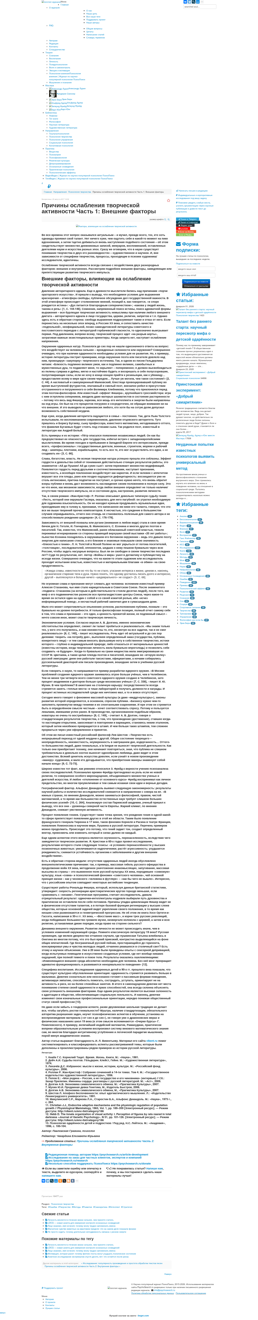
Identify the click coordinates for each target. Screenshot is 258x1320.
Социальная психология (188, 378)
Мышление (185, 563)
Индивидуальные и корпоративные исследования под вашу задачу (194, 197)
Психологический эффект (192, 588)
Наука (183, 566)
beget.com (143, 1315)
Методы (77, 1206)
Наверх (168, 1273)
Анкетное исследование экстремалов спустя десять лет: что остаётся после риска (88, 1256)
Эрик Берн (185, 622)
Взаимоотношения (189, 522)
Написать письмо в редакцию (193, 190)
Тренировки (185, 613)
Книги (182, 550)
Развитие (87, 1206)
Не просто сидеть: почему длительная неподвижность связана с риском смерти (86, 1231)
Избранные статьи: (192, 297)
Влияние (184, 528)
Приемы (184, 585)
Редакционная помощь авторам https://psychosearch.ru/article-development (98, 1154)
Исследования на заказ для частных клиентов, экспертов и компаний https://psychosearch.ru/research (93, 1159)
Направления (60, 191)
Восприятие (185, 534)
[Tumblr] (73, 1181)
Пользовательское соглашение (191, 1293)
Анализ (183, 516)
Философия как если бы (192, 619)
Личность (184, 553)
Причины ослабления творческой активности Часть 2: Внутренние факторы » (82, 1266)
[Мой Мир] (198, 2)
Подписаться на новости (188, 263)
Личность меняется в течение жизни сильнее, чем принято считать (80, 1219)
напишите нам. (52, 1176)
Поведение (185, 582)
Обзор (183, 572)
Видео (183, 525)
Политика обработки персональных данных (152, 1293)
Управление (186, 616)
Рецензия (184, 594)
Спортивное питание (190, 607)
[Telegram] (189, 2)
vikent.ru (152, 1041)
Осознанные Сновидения (192, 575)
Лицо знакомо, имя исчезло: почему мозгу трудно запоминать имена (81, 1225)
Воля (182, 531)
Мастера (180, 438)
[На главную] (51, 1)
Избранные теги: (192, 507)
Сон (182, 600)
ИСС (182, 544)
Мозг (182, 560)
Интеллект (115, 1206)
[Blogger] (68, 1181)
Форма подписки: (188, 246)
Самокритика (101, 1206)
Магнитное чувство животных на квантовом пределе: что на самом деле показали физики (91, 1228)
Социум (183, 604)
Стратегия (127, 1206)
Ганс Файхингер (187, 538)
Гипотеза (184, 541)
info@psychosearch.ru (164, 1290)
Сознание (184, 597)
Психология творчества (79, 191)
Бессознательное (188, 519)
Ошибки (53, 1206)
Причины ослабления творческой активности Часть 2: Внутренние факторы (98, 1143)
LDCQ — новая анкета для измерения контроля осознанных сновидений (83, 1222)
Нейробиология (187, 569)
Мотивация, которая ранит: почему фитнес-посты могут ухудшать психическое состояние (91, 1253)
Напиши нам (154, 1168)
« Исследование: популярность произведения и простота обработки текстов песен (121, 1263)
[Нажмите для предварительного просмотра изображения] (106, 225)
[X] (64, 1181)
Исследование (187, 547)
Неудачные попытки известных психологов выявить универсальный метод (195, 456)
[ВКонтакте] (185, 2)
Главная (48, 191)
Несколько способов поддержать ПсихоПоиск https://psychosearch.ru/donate (99, 1163)
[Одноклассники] (60, 1181)
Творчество (65, 1206)
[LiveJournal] (193, 2)
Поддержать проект (53, 1287)
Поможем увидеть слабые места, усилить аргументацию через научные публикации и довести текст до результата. (195, 207)
